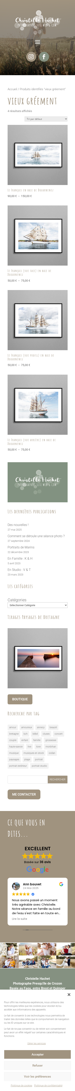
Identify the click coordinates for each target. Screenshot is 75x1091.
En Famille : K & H (20, 558)
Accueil (12, 89)
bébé (35, 733)
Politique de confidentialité (48, 1085)
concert (59, 733)
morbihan (51, 746)
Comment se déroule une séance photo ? (36, 536)
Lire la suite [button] (19, 919)
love (38, 746)
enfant (24, 740)
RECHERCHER (57, 779)
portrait (39, 759)
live (29, 746)
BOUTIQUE (20, 699)
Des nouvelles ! (18, 525)
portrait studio (39, 765)
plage (27, 759)
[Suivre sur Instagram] (31, 57)
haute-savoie (16, 746)
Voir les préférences (37, 1076)
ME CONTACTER (24, 794)
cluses (46, 733)
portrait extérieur (18, 765)
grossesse (50, 740)
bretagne (14, 733)
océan (52, 753)
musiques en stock (34, 753)
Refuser (37, 1065)
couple (12, 740)
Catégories (17, 600)
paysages (14, 759)
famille (36, 740)
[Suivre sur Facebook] (44, 57)
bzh (26, 733)
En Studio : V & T (19, 570)
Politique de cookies (21, 1085)
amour (12, 727)
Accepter (38, 1054)
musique (14, 753)
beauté (53, 727)
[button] (69, 995)
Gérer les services (36, 1043)
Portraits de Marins (21, 547)
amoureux (26, 727)
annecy (41, 727)
